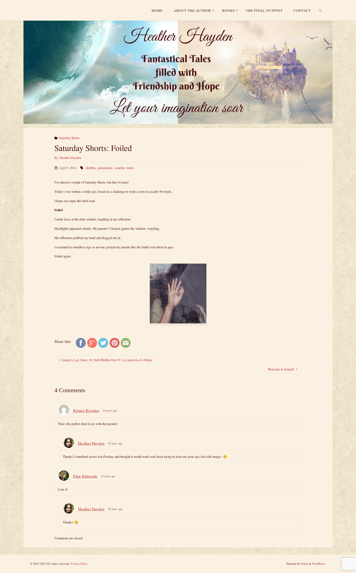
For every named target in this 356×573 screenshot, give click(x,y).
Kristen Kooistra (86, 410)
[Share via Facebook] (81, 342)
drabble (90, 168)
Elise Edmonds (85, 476)
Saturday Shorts (69, 138)
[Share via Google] (92, 342)
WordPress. (319, 564)
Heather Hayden (91, 443)
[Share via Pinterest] (114, 342)
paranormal (105, 168)
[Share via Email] (126, 342)
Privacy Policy (79, 564)
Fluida (304, 564)
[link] (320, 10)
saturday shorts (124, 168)
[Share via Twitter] (103, 342)
